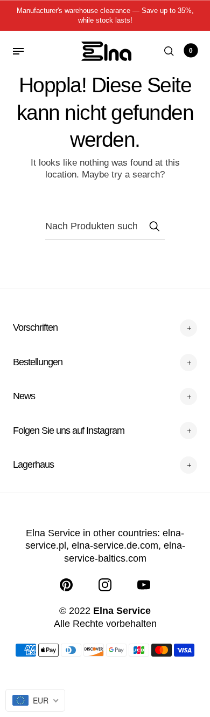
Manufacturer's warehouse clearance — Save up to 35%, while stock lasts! (105, 15)
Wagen (191, 50)
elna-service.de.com (115, 545)
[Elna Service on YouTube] (143, 584)
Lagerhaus (33, 464)
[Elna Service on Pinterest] (66, 584)
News (24, 396)
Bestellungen (37, 362)
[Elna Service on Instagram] (105, 584)
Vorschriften (35, 327)
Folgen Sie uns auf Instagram (68, 430)
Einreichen (154, 226)
